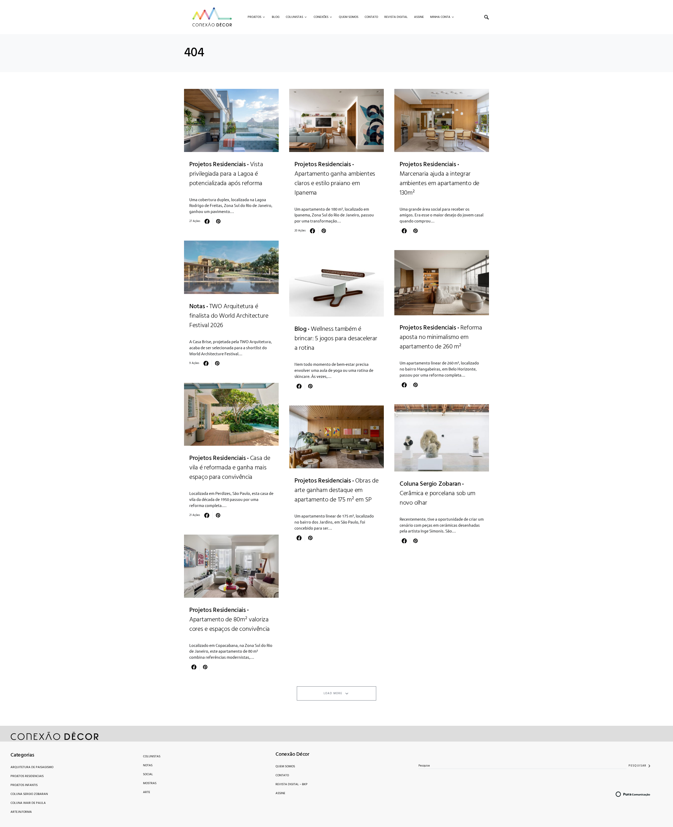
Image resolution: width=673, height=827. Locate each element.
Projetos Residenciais (27, 776)
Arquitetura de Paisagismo (32, 767)
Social (148, 774)
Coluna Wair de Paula (28, 803)
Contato (282, 775)
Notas (147, 765)
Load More (333, 693)
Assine (280, 793)
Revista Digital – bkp (292, 784)
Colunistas (151, 756)
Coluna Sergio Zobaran (29, 794)
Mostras (149, 783)
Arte (146, 792)
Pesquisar (637, 765)
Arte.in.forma (21, 812)
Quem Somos (285, 766)
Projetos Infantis (24, 785)
